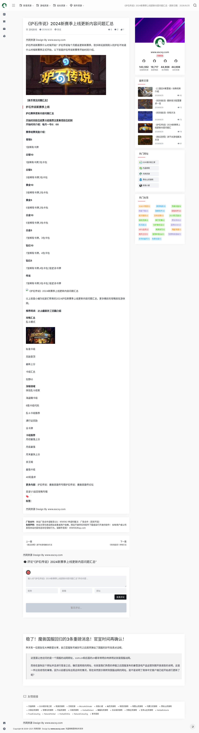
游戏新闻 (32, 29)
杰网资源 (71, 706)
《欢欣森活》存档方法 (117, 545)
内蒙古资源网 (152, 706)
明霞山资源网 (137, 706)
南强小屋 (99, 706)
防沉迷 (142, 225)
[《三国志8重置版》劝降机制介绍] (145, 92)
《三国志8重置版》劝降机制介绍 (168, 90)
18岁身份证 (158, 225)
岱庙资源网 (61, 710)
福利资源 (143, 220)
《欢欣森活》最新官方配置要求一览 (168, 102)
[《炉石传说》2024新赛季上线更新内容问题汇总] (145, 128)
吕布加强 (158, 215)
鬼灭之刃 (143, 234)
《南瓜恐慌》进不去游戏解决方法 (39, 545)
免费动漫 (156, 239)
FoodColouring (34, 714)
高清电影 (160, 206)
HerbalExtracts (163, 710)
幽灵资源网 (111, 706)
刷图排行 (160, 229)
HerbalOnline (64, 714)
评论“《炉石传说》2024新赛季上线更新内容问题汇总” (62, 562)
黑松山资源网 (166, 706)
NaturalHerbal (50, 714)
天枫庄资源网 (131, 710)
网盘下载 (143, 211)
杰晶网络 (31, 706)
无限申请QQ (158, 234)
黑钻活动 (176, 220)
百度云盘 (176, 206)
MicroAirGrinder (85, 706)
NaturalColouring (81, 714)
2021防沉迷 (175, 215)
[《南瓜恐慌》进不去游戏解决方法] (145, 140)
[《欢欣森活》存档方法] (145, 116)
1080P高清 (144, 206)
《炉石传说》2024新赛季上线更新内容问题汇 (167, 126)
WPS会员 (143, 229)
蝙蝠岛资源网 (102, 710)
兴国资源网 (74, 710)
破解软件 (160, 211)
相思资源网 (124, 706)
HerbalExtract (88, 710)
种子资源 (159, 220)
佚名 (59, 29)
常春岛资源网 (48, 710)
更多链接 (95, 714)
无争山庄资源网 (147, 710)
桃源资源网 (60, 706)
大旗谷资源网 (33, 710)
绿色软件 (176, 211)
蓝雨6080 (176, 225)
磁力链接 (143, 215)
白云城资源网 (117, 710)
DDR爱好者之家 (45, 706)
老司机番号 (144, 239)
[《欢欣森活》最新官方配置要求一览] (145, 104)
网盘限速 (176, 229)
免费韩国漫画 (174, 234)
